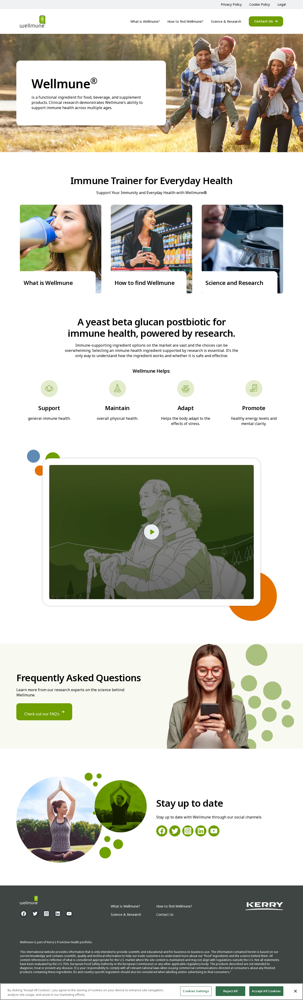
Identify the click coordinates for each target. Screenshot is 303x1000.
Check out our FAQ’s (41, 714)
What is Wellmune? (145, 21)
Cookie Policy (259, 4)
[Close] (295, 991)
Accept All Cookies (266, 991)
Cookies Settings (196, 991)
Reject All (230, 991)
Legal (281, 4)
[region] (151, 991)
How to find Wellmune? (185, 21)
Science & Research (226, 21)
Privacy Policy (231, 4)
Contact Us (263, 21)
